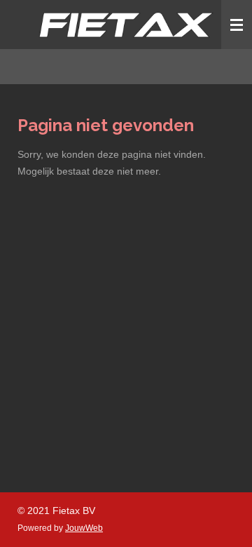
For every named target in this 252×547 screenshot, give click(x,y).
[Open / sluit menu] (236, 24)
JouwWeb (84, 527)
